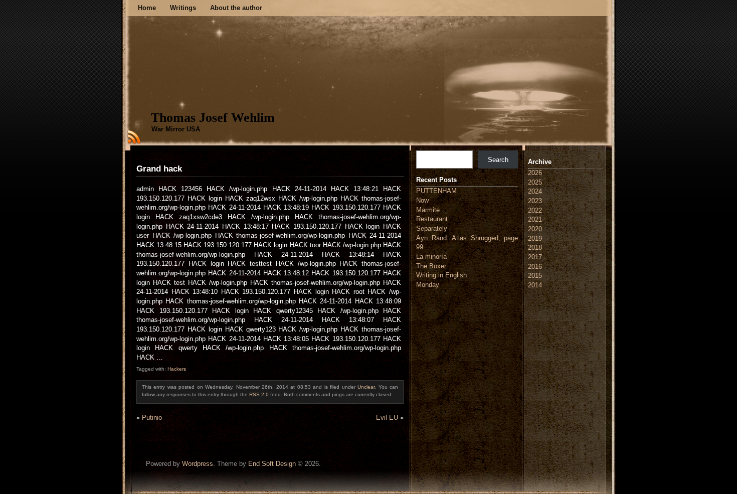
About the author (236, 8)
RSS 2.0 (259, 394)
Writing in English (441, 275)
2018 (535, 247)
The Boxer (431, 266)
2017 (535, 257)
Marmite (428, 210)
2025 (535, 182)
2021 (535, 219)
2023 (535, 201)
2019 (535, 238)
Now (422, 200)
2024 (535, 191)
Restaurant (432, 219)
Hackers (176, 369)
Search (498, 159)
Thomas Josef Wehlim (213, 117)
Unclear (366, 387)
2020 (535, 229)
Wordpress (197, 463)
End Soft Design (272, 463)
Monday (427, 284)
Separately (431, 228)
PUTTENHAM (436, 191)
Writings (183, 8)
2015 (535, 275)
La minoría (431, 256)
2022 (535, 210)
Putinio (152, 417)
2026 (535, 173)
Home (147, 8)
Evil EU (387, 417)
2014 (535, 285)
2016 (535, 266)
